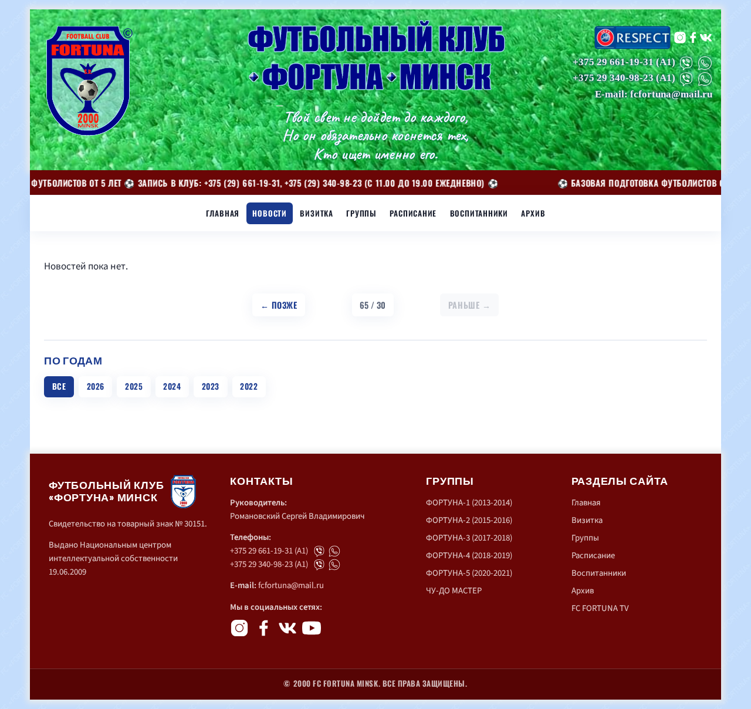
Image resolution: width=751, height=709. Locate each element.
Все (59, 386)
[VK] (705, 37)
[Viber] (686, 63)
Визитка (316, 213)
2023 (210, 386)
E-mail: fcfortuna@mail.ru (653, 94)
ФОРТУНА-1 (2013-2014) (469, 503)
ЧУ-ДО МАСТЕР (454, 591)
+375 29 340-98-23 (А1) (269, 564)
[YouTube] (311, 628)
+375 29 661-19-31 (613, 61)
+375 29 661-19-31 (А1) (269, 551)
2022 (249, 386)
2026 (95, 386)
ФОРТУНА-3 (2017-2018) (469, 538)
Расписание (413, 213)
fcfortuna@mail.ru (291, 585)
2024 (172, 386)
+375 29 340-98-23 (613, 78)
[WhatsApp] (705, 63)
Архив (533, 213)
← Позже (279, 305)
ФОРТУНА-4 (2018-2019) (469, 555)
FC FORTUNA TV (600, 608)
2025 (134, 386)
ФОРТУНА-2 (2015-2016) (469, 520)
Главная (223, 213)
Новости (269, 213)
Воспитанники (479, 213)
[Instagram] (680, 37)
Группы (361, 213)
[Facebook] (692, 37)
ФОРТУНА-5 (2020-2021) (469, 573)
